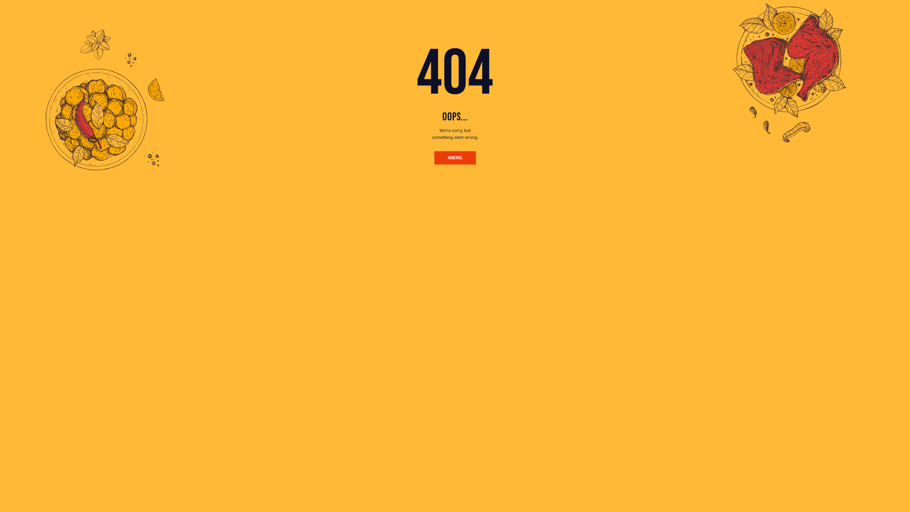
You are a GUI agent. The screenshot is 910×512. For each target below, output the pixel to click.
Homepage (455, 157)
